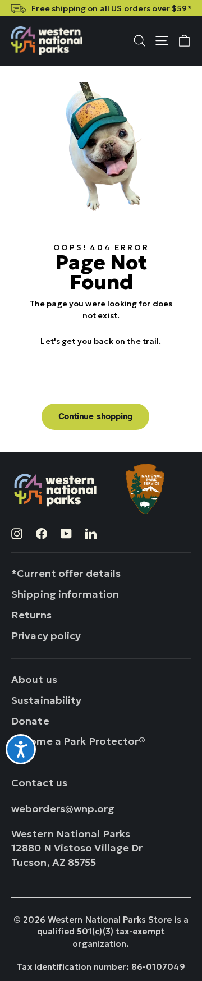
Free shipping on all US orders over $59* (111, 8)
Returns (31, 614)
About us (34, 679)
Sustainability (46, 700)
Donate (30, 720)
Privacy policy (46, 635)
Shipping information (65, 594)
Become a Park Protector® (78, 741)
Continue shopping (95, 416)
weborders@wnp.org (63, 808)
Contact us (39, 782)
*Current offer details (66, 573)
